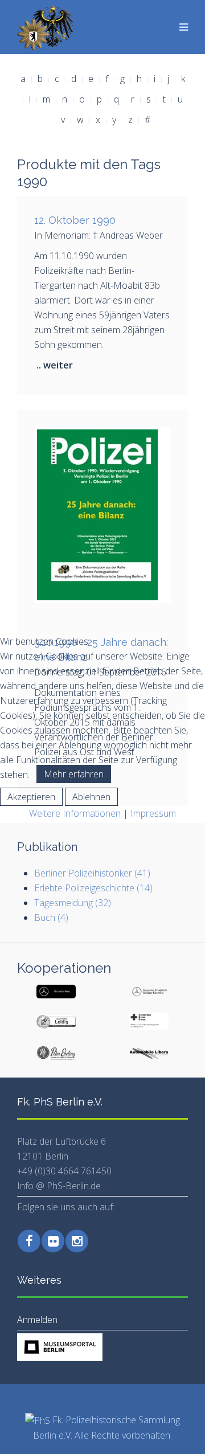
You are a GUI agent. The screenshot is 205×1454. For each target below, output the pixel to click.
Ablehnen (91, 797)
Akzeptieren (31, 797)
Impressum (153, 813)
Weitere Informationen (75, 813)
